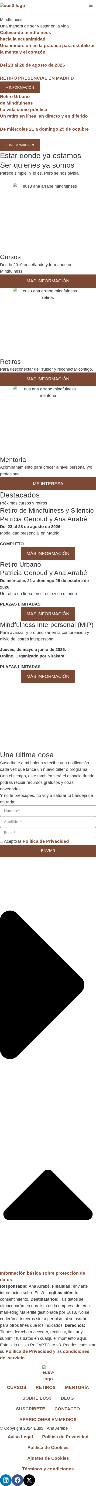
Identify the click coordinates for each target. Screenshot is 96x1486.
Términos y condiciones (48, 1468)
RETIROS (46, 1387)
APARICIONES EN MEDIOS (48, 1419)
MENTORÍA (77, 1387)
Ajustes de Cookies (48, 1458)
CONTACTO (67, 1408)
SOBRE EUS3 (36, 1398)
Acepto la (36, 841)
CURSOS (16, 1387)
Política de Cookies (48, 1447)
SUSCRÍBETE (30, 1408)
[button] (48, 1070)
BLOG (67, 1398)
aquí (81, 1338)
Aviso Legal (20, 1436)
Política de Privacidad (29, 1351)
